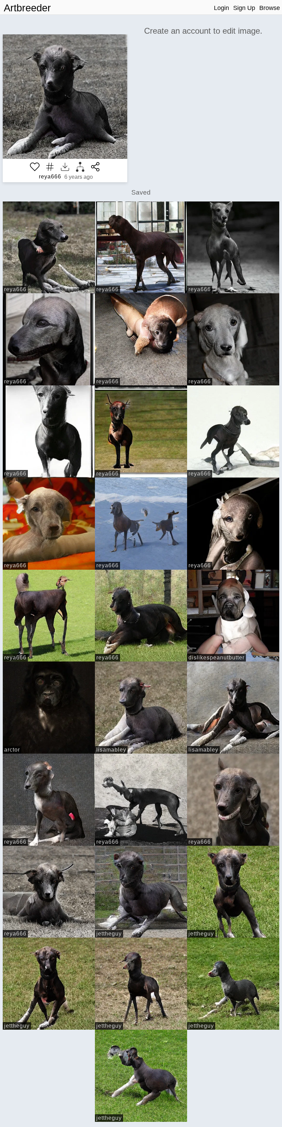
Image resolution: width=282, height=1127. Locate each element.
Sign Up (244, 7)
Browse (269, 7)
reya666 (50, 176)
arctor (12, 750)
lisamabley (111, 750)
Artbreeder (27, 7)
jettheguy (109, 934)
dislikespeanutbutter (216, 657)
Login (221, 7)
